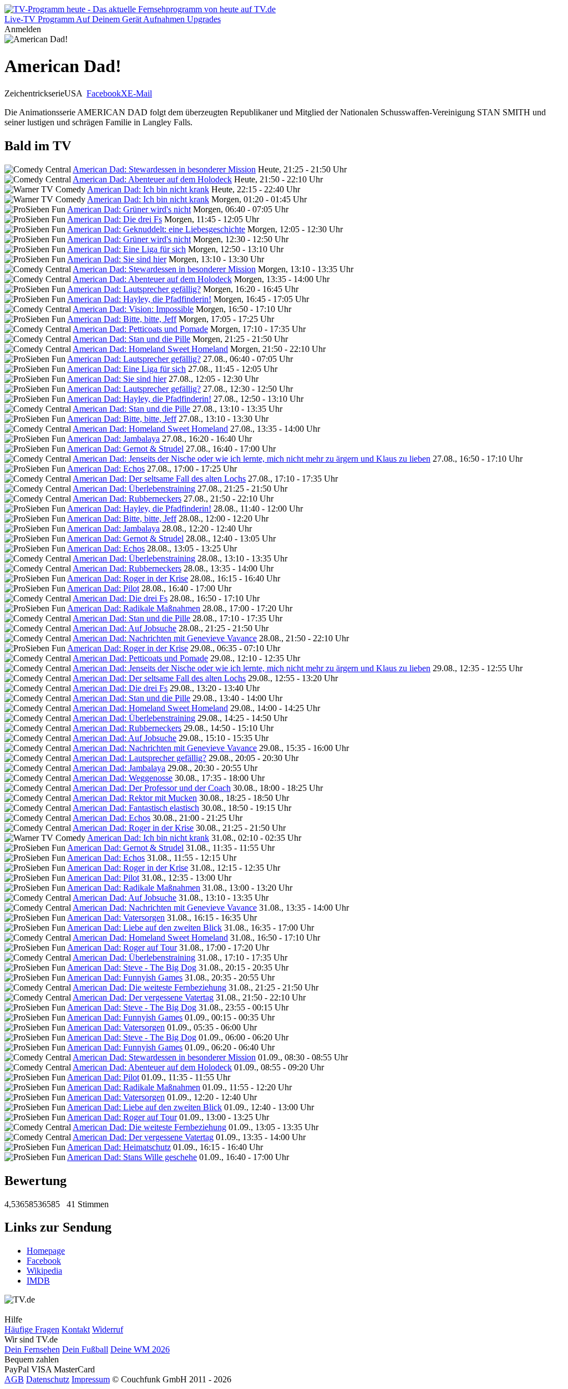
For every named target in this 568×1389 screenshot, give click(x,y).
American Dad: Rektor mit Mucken (135, 798)
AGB (14, 1379)
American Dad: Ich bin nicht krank (148, 189)
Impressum (91, 1379)
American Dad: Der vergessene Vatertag (143, 997)
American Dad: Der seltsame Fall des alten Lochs (159, 478)
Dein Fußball (85, 1349)
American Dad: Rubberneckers (127, 498)
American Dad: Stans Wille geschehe (132, 1157)
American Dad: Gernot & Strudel (125, 448)
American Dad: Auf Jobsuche (124, 628)
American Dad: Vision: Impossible (133, 309)
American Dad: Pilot (103, 588)
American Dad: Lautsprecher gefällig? (134, 289)
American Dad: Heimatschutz (119, 1147)
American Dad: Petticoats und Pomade (140, 329)
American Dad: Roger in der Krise (127, 578)
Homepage (46, 1250)
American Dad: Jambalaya (113, 438)
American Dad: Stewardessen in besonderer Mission (164, 169)
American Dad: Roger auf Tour (122, 947)
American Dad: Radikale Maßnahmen (133, 608)
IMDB (38, 1280)
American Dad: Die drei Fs (114, 219)
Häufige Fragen (31, 1329)
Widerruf (107, 1329)
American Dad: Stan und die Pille (131, 339)
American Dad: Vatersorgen (116, 917)
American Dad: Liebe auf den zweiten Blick (144, 927)
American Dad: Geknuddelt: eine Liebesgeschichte (156, 229)
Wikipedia (44, 1270)
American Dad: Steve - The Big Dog (131, 967)
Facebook (104, 93)
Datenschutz (47, 1379)
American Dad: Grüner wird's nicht (129, 209)
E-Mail (140, 93)
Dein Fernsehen (32, 1349)
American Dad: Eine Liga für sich (126, 249)
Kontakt (76, 1329)
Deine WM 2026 (140, 1349)
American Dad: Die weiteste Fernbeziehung (149, 987)
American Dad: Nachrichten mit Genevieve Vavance (165, 638)
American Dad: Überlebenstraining (134, 488)
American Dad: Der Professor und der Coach (152, 788)
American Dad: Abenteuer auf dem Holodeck (152, 179)
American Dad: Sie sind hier (116, 259)
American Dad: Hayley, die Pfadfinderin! (139, 299)
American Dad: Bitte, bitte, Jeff (121, 319)
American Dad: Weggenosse (123, 778)
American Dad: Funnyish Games (124, 977)
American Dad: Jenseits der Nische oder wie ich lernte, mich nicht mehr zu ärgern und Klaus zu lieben (251, 458)
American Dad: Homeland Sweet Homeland (150, 349)
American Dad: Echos (106, 468)
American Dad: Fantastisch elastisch (136, 808)
